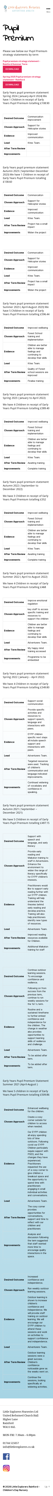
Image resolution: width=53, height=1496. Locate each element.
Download (12, 69)
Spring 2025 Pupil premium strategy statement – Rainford (22, 78)
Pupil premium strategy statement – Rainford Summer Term (21, 62)
